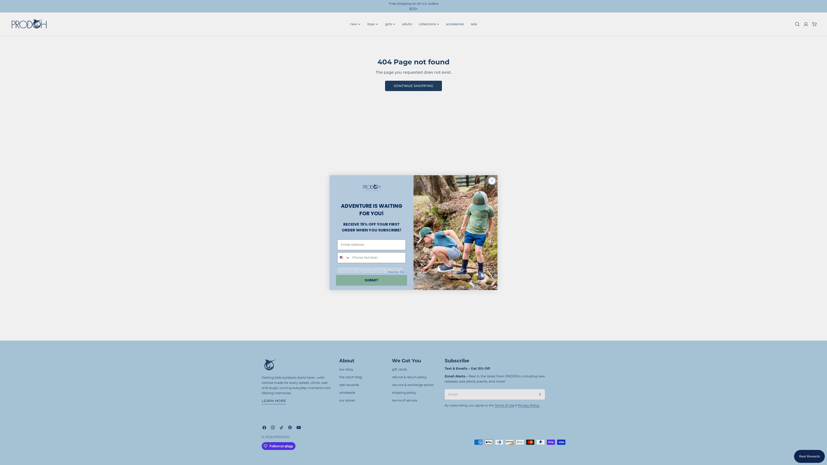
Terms (402, 272)
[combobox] (343, 258)
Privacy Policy (393, 272)
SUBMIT (371, 280)
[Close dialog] (492, 180)
